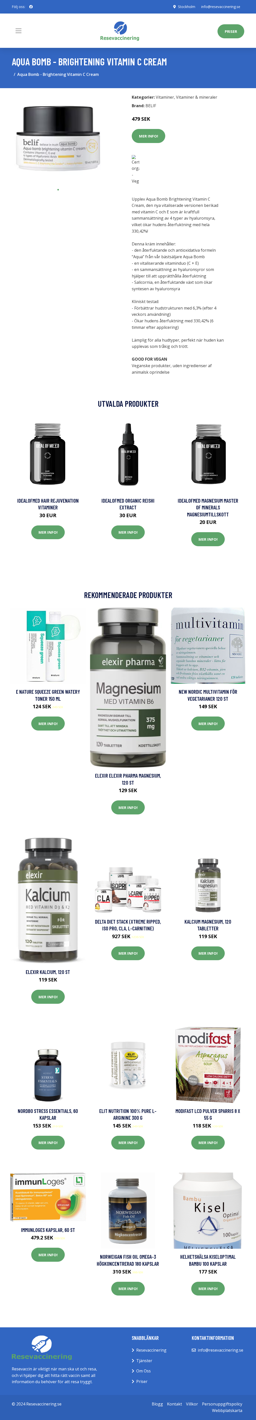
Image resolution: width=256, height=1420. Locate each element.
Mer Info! (148, 135)
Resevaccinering (151, 1350)
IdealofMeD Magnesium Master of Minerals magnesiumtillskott (208, 507)
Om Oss (143, 1371)
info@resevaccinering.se (220, 6)
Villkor (192, 1404)
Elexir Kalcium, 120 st (48, 972)
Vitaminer (165, 97)
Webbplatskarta (227, 1410)
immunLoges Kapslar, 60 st (48, 1230)
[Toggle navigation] (18, 31)
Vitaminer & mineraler (196, 97)
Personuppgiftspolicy (222, 1404)
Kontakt (174, 1404)
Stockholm (186, 6)
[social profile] (31, 7)
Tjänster (144, 1360)
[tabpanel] (58, 138)
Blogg (157, 1404)
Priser (231, 31)
